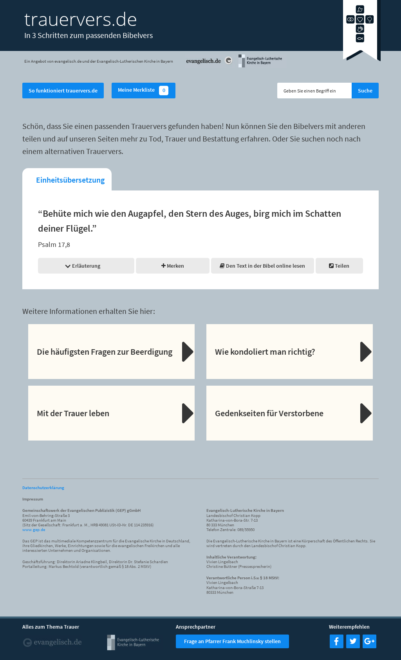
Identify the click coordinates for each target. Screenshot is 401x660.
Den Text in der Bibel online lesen (265, 265)
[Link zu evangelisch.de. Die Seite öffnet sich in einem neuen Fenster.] (210, 66)
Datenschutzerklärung (43, 487)
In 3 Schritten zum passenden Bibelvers (88, 35)
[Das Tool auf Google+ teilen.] (369, 646)
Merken (175, 265)
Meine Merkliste (141, 90)
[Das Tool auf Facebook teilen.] (336, 646)
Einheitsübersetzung (70, 180)
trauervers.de (80, 18)
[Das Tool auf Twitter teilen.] (353, 646)
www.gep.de (33, 529)
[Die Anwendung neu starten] (362, 59)
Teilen (341, 265)
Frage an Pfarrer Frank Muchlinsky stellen (232, 641)
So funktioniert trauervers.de (63, 90)
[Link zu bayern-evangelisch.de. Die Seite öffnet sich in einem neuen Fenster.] (262, 66)
